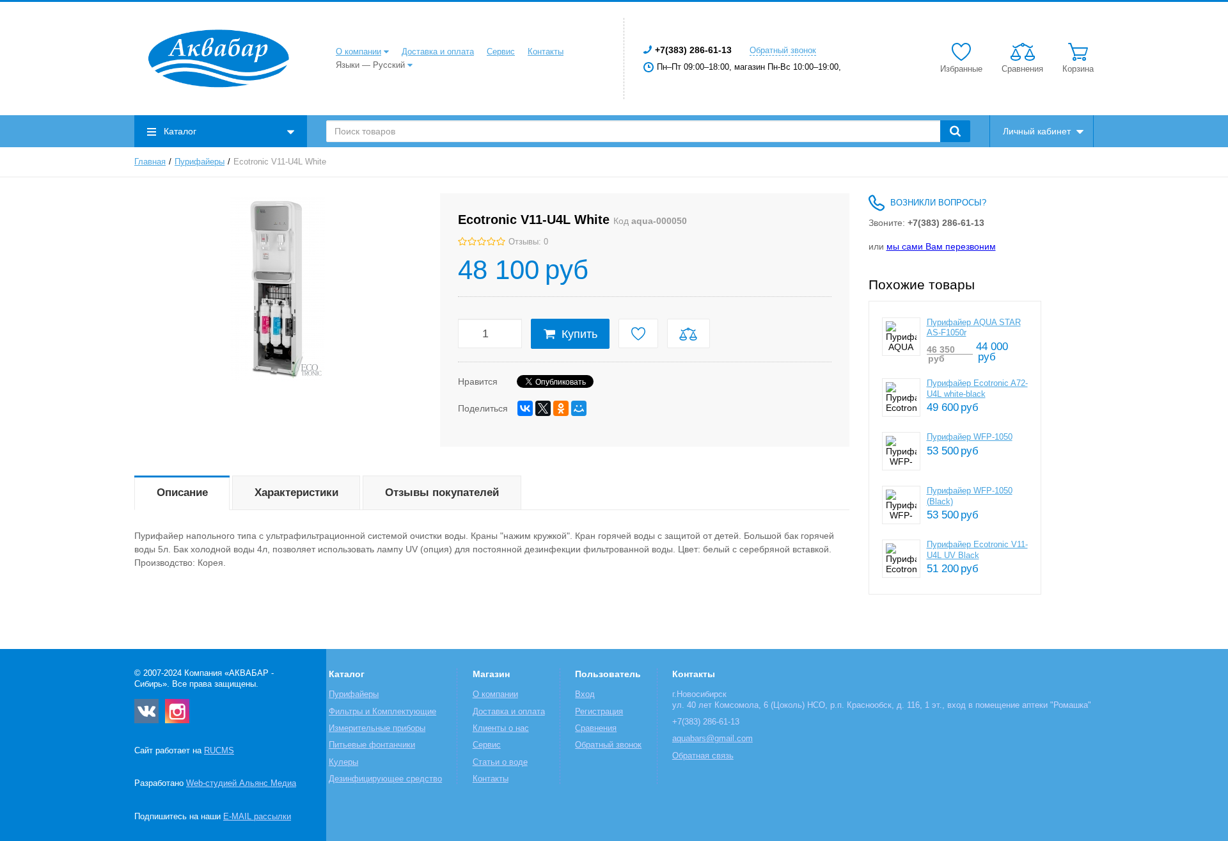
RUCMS (219, 750)
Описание (182, 492)
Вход (585, 694)
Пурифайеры (199, 161)
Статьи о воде (500, 762)
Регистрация (599, 711)
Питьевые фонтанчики (372, 745)
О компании (358, 51)
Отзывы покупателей (442, 492)
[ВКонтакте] (525, 408)
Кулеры (343, 762)
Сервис (501, 51)
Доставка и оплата (438, 51)
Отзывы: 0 (528, 241)
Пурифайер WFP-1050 (969, 437)
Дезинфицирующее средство (385, 778)
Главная (150, 161)
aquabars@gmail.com (712, 738)
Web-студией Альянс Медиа (241, 783)
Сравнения (596, 728)
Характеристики (296, 492)
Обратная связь (703, 755)
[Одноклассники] (561, 408)
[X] (543, 408)
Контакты (545, 51)
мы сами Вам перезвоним (941, 246)
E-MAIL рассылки (257, 816)
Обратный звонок (783, 50)
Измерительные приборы (377, 728)
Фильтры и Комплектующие (382, 711)
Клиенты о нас (501, 728)
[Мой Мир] (578, 408)
